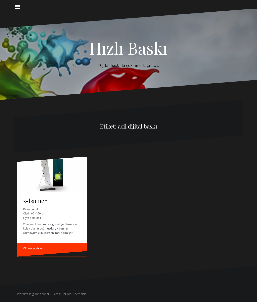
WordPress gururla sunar (33, 294)
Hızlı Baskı (128, 48)
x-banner (35, 200)
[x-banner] (52, 174)
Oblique (66, 294)
